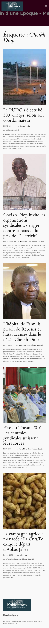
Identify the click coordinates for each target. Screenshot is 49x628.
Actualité (10, 559)
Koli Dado (23, 241)
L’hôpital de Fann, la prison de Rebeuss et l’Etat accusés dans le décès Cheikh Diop (22, 331)
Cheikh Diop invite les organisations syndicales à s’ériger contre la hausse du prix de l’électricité (24, 225)
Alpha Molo (23, 449)
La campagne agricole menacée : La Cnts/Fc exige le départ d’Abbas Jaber (23, 541)
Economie (17, 559)
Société (16, 130)
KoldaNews (10, 615)
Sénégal (10, 130)
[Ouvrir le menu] (46, 6)
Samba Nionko (25, 126)
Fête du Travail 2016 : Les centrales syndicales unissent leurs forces (23, 435)
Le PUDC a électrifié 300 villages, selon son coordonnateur (23, 115)
